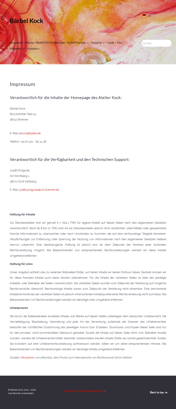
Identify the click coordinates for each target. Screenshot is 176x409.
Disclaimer (27, 357)
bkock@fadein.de (30, 133)
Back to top (157, 392)
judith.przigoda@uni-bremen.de (39, 189)
